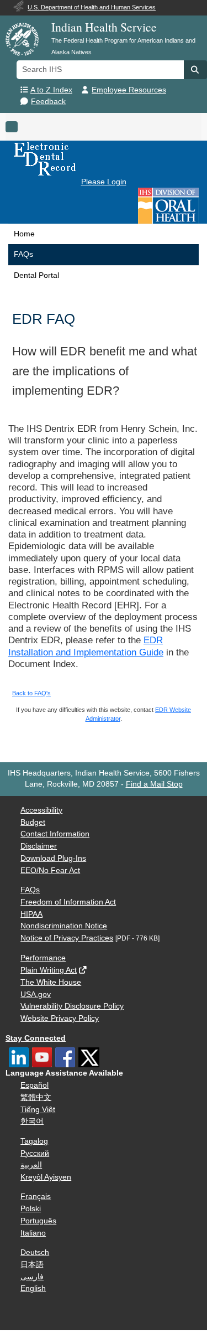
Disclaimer (38, 846)
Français (35, 1196)
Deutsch (34, 1252)
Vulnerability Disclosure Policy (72, 1006)
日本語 (32, 1264)
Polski (30, 1209)
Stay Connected (36, 1038)
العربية (31, 1165)
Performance (43, 958)
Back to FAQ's (31, 693)
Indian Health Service (104, 27)
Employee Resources (129, 90)
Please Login (103, 182)
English (33, 1288)
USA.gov (35, 994)
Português (38, 1221)
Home (24, 234)
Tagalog (34, 1141)
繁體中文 (35, 1097)
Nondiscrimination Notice (63, 926)
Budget (32, 822)
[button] (195, 70)
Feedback (48, 101)
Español (34, 1085)
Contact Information (54, 834)
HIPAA (31, 914)
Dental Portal (36, 275)
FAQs (23, 254)
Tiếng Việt (37, 1109)
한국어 (32, 1121)
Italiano (33, 1233)
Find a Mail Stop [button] (154, 784)
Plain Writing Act (48, 970)
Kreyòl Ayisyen (45, 1177)
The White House (50, 982)
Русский (34, 1153)
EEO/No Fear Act (50, 870)
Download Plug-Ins (53, 858)
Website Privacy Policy (59, 1018)
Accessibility (41, 810)
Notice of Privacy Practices (66, 938)
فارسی (32, 1277)
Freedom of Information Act (68, 902)
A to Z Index (51, 90)
